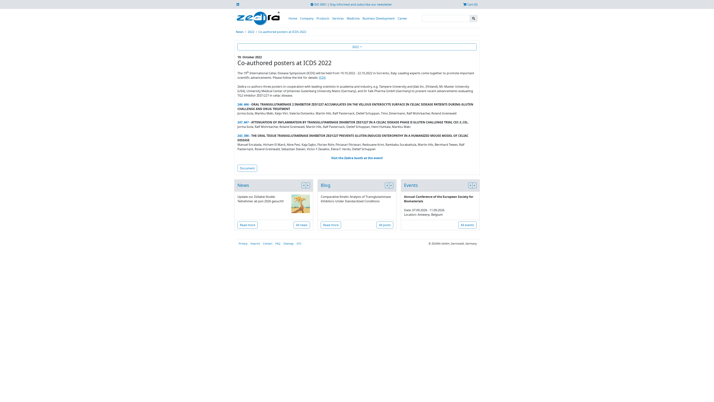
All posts (385, 225)
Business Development (379, 18)
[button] (304, 185)
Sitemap (288, 243)
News (240, 32)
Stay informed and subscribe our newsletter (361, 4)
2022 (251, 32)
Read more (247, 225)
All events (467, 225)
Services (338, 18)
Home (293, 18)
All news (302, 225)
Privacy (243, 243)
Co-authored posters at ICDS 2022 (282, 32)
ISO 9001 (320, 4)
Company (306, 18)
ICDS (322, 78)
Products (322, 18)
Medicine (353, 18)
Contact (267, 243)
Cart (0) (472, 4)
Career (402, 18)
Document (247, 168)
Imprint (255, 243)
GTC (299, 243)
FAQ (277, 243)
